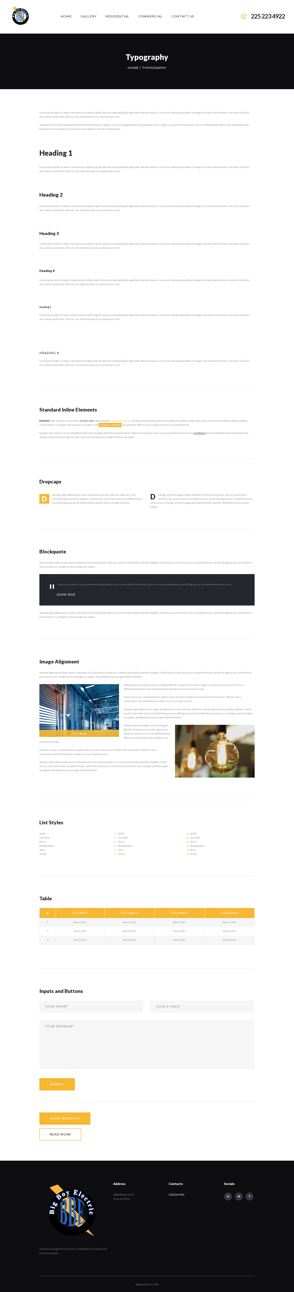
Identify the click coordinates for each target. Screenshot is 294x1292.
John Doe (66, 594)
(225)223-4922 (176, 1194)
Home (133, 68)
